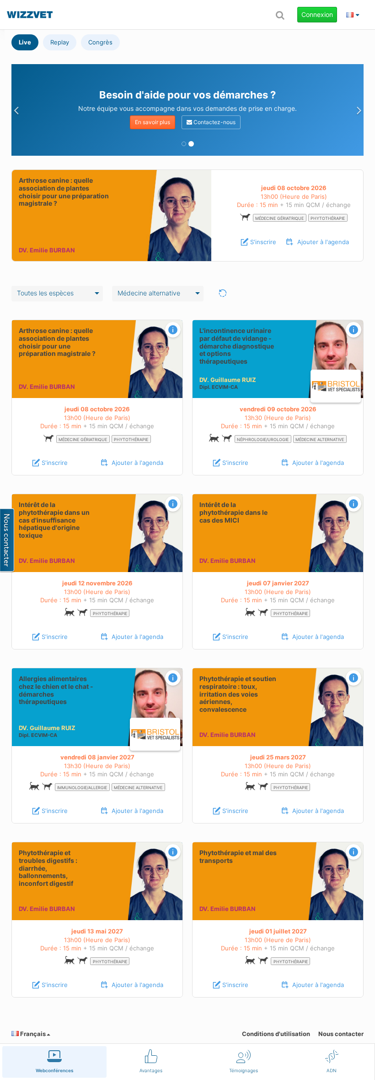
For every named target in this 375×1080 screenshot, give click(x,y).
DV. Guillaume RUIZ (227, 379)
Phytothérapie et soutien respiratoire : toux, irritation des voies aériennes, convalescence (237, 694)
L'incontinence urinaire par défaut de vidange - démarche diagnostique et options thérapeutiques (236, 346)
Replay (59, 42)
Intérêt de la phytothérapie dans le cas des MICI (233, 512)
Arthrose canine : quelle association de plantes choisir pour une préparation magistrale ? (64, 191)
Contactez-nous (214, 122)
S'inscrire (263, 241)
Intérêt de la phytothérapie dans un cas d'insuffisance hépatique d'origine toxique (54, 520)
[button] (16, 110)
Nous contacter (341, 1033)
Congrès (100, 42)
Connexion (317, 14)
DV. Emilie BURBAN (47, 250)
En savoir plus (152, 122)
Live (25, 42)
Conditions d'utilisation (276, 1033)
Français (32, 1033)
